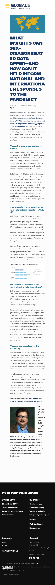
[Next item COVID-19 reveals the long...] (36, 24)
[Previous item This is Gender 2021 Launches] (19, 24)
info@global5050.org (37, 554)
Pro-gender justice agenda (39, 515)
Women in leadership (37, 511)
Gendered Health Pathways (12, 511)
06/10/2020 (14, 105)
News (32, 519)
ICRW (23, 112)
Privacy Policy (35, 563)
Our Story (5, 546)
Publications (35, 524)
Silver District (14, 575)
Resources (34, 528)
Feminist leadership (36, 507)
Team (4, 542)
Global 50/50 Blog (29, 105)
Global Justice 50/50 (10, 507)
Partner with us (10, 550)
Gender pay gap (35, 504)
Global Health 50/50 (10, 504)
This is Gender (7, 515)
